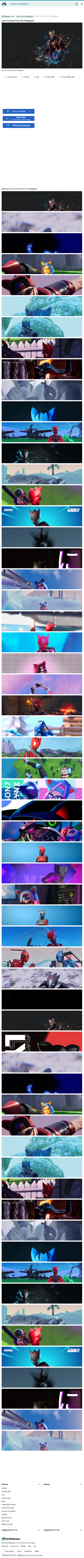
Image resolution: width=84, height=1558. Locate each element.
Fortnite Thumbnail (8, 1511)
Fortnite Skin (50, 77)
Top (34, 1546)
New (29, 1546)
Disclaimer (28, 1551)
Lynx (37, 77)
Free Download (19, 111)
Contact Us (14, 1546)
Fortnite (26, 77)
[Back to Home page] (4, 4)
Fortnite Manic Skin (68, 77)
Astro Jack (5, 1521)
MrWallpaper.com (8, 16)
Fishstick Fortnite (8, 1508)
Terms (19, 1551)
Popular (23, 1546)
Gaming (4, 1514)
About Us (5, 1546)
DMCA (37, 1551)
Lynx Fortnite (12, 77)
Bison (4, 1501)
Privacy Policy (9, 1551)
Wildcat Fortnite (7, 1524)
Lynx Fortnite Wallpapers (24, 16)
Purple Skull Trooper (9, 1504)
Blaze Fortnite (6, 1518)
